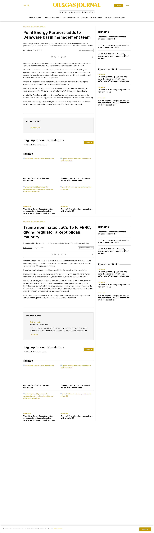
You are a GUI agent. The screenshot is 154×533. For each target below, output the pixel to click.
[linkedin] (55, 57)
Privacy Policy (58, 528)
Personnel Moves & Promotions (34, 27)
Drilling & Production (71, 17)
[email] (65, 57)
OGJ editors (27, 50)
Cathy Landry (28, 248)
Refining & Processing (52, 17)
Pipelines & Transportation (115, 17)
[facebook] (52, 57)
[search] (28, 5)
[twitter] (58, 57)
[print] (92, 57)
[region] (77, 529)
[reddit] (61, 57)
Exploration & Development (92, 17)
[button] (24, 5)
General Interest (35, 17)
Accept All (145, 529)
